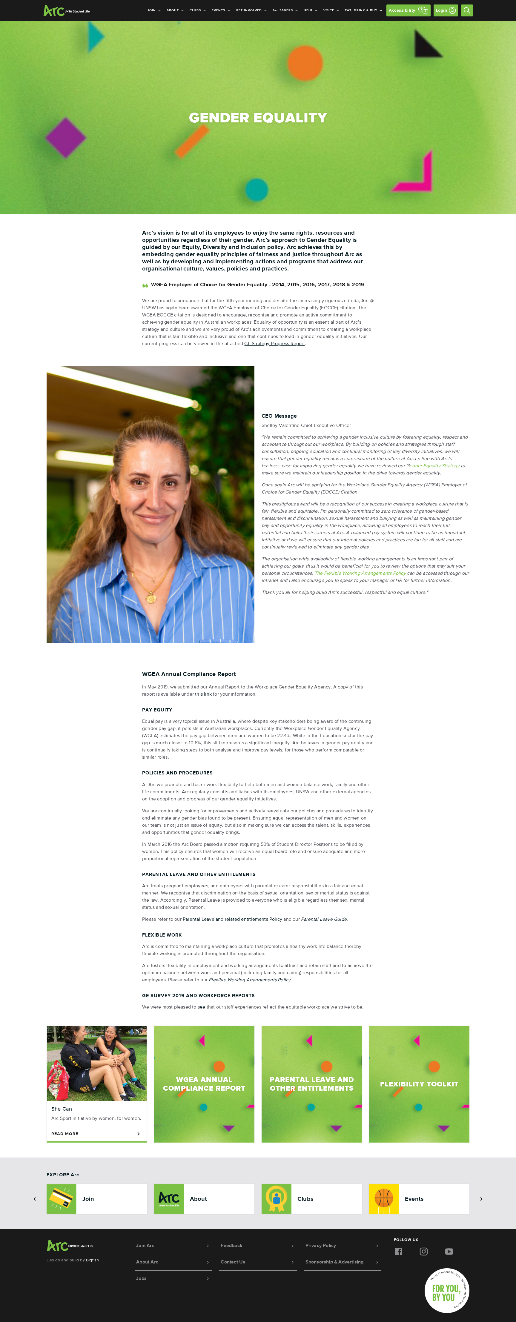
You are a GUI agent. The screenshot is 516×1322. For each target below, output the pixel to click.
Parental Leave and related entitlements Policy (232, 919)
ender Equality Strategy (434, 466)
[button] (34, 1199)
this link (203, 694)
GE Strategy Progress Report (274, 344)
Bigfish (92, 1260)
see (201, 1007)
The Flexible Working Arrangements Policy (360, 573)
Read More (64, 1134)
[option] (96, 1199)
